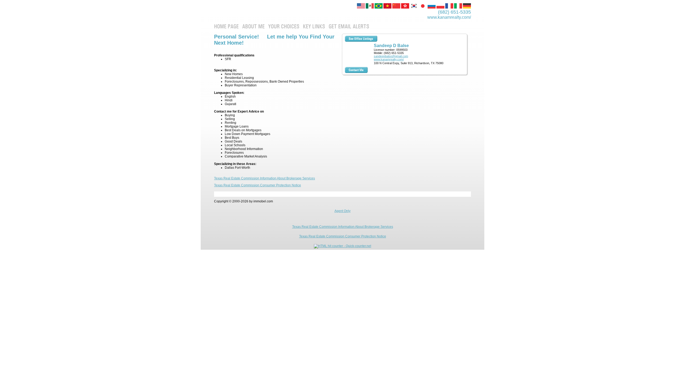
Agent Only (342, 211)
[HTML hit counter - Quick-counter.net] (342, 246)
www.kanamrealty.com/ (389, 59)
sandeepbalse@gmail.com (391, 56)
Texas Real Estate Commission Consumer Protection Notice (257, 185)
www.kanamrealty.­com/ (449, 17)
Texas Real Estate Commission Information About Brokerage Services (264, 178)
